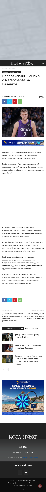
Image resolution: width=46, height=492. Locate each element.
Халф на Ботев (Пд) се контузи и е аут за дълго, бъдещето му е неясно (34, 316)
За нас (11, 481)
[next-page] (7, 369)
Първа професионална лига (25, 481)
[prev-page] (3, 369)
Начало (4, 69)
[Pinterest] (15, 101)
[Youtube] (26, 472)
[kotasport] (22, 63)
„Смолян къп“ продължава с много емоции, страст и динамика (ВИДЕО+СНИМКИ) (12, 317)
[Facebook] (4, 101)
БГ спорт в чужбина (15, 72)
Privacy (29, 485)
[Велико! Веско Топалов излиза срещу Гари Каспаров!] (7, 348)
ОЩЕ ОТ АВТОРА (31, 329)
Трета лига (32, 483)
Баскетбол (12, 69)
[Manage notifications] (40, 486)
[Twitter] (9, 101)
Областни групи (19, 485)
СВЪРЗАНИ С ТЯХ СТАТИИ (13, 329)
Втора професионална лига (17, 483)
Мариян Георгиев (10, 96)
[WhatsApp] (20, 101)
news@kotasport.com (30, 457)
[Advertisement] (23, 23)
